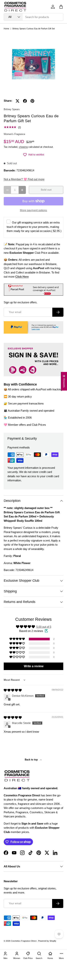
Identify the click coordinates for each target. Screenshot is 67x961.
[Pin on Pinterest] (32, 101)
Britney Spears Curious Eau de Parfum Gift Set (33, 29)
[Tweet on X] (17, 101)
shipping (23, 146)
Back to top (32, 759)
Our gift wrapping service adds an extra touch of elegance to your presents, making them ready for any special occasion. (34, 226)
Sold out (46, 189)
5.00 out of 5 (43, 626)
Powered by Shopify (47, 941)
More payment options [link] (33, 210)
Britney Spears (12, 109)
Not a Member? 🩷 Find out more (24, 179)
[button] (61, 7)
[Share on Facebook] (25, 101)
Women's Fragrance (14, 134)
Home (6, 29)
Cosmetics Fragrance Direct (24, 941)
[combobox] (33, 17)
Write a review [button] (33, 666)
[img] (13, 690)
